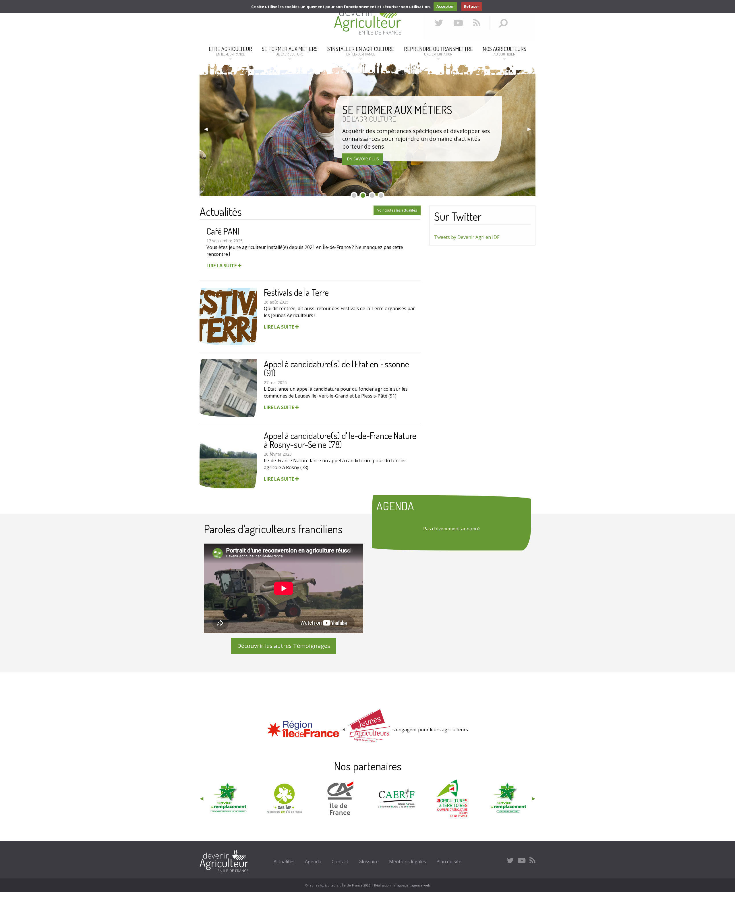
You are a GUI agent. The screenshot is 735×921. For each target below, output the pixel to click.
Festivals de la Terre (296, 292)
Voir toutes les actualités (397, 210)
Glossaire (369, 861)
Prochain (529, 129)
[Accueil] (367, 33)
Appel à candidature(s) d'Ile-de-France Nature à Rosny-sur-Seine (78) (340, 440)
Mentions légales (407, 861)
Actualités (284, 861)
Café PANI (222, 231)
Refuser (471, 6)
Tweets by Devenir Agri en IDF (466, 237)
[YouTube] (458, 22)
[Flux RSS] (477, 22)
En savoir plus (363, 159)
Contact (340, 861)
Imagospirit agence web (411, 885)
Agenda (313, 861)
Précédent (206, 129)
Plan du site (448, 861)
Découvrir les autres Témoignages (283, 646)
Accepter (445, 6)
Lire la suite (222, 265)
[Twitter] (439, 22)
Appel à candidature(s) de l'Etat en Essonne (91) (336, 368)
